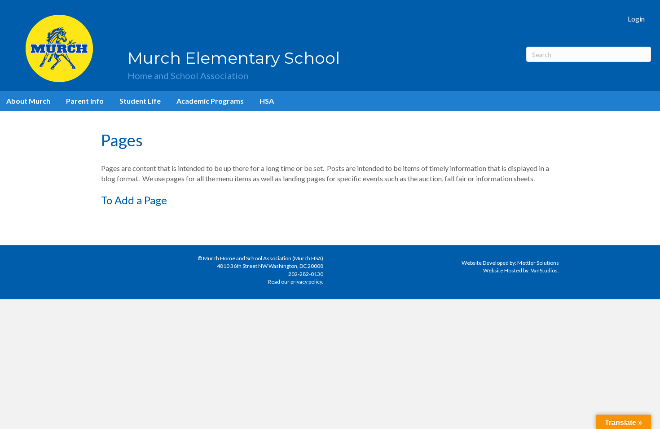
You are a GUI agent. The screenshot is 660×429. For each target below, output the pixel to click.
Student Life (140, 100)
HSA (267, 100)
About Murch (28, 100)
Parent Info (85, 100)
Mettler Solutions (538, 262)
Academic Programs (210, 100)
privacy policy (306, 281)
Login (636, 18)
